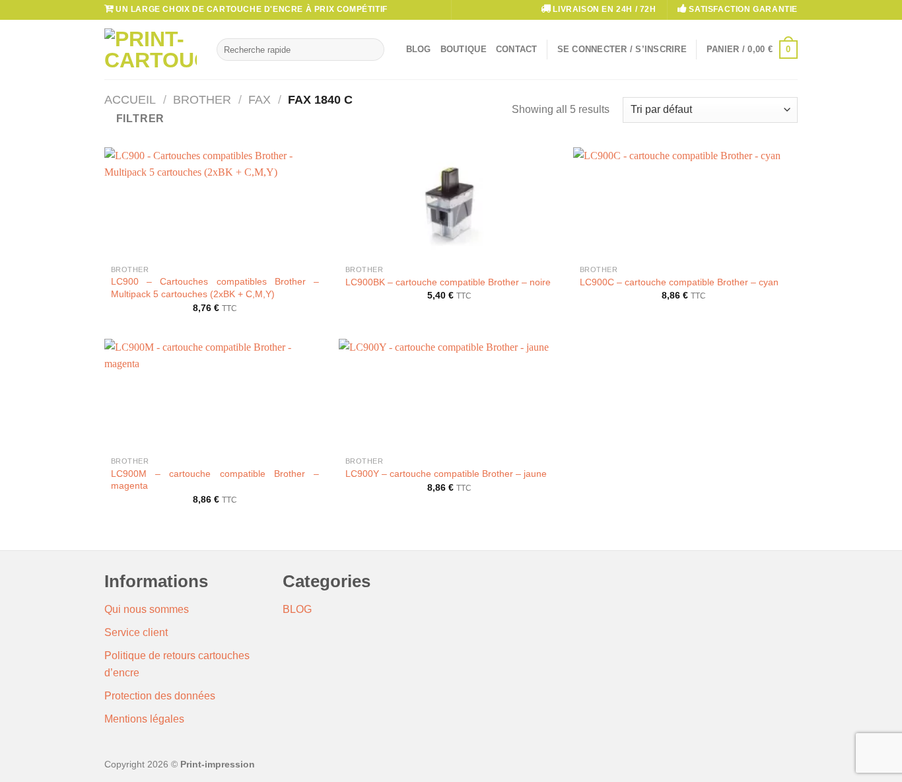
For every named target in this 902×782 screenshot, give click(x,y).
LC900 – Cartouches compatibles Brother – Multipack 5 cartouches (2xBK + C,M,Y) (215, 287)
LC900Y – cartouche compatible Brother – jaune (446, 473)
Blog (418, 49)
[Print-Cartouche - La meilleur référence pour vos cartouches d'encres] (150, 49)
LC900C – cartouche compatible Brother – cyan (679, 282)
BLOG (297, 609)
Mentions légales (144, 719)
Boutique (463, 49)
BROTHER (202, 99)
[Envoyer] (371, 49)
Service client (136, 632)
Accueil (130, 99)
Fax (259, 99)
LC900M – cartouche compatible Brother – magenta (215, 479)
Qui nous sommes (146, 609)
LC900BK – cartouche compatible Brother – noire (448, 282)
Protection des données (159, 695)
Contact (517, 49)
